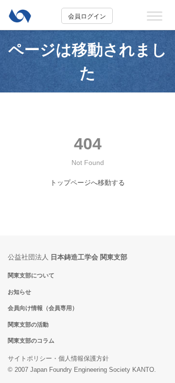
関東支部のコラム (31, 340)
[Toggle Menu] (154, 15)
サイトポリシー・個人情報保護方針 (58, 358)
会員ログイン (87, 16)
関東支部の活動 (28, 324)
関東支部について (31, 275)
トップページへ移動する (87, 182)
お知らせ (19, 292)
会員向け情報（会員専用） (43, 308)
